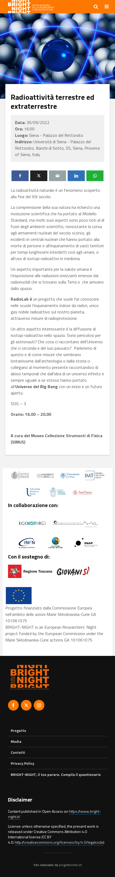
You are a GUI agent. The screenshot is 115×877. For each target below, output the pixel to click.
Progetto (18, 730)
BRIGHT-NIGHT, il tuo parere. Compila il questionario (56, 774)
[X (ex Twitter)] (26, 705)
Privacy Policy (22, 763)
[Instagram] (39, 705)
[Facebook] (13, 705)
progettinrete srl (70, 864)
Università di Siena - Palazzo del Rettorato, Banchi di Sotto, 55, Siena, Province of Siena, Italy (57, 148)
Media (16, 741)
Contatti (18, 752)
